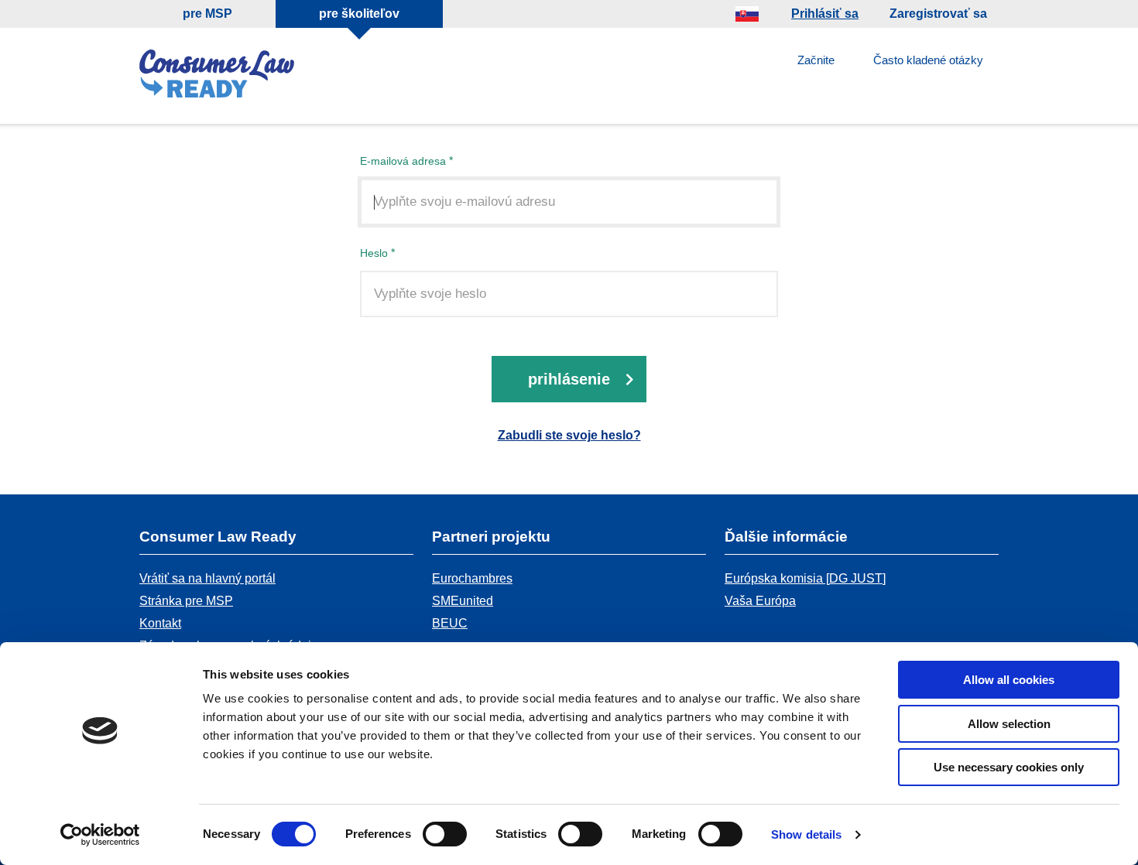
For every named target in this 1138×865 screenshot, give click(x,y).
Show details (806, 834)
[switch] (445, 834)
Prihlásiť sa (825, 13)
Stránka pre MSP (186, 600)
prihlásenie (569, 379)
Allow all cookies (1008, 679)
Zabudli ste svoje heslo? (569, 435)
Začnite (816, 60)
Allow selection (1009, 723)
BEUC (450, 623)
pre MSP (207, 13)
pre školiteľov (359, 13)
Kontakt (160, 623)
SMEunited (462, 600)
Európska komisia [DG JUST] (805, 578)
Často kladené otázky (928, 60)
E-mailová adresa (403, 160)
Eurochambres (472, 578)
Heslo (374, 252)
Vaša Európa (760, 600)
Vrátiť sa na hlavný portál (207, 578)
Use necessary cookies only (1009, 767)
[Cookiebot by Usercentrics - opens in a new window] (100, 834)
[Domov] (216, 76)
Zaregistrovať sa (938, 13)
